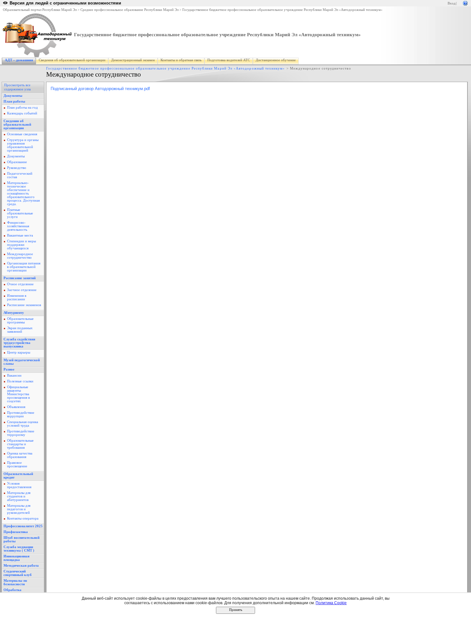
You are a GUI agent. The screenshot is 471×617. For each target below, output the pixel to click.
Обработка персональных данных (22, 591)
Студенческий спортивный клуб (18, 573)
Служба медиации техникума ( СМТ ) (19, 548)
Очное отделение (20, 284)
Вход (452, 3)
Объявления (16, 407)
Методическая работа (21, 565)
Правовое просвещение (17, 464)
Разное (9, 369)
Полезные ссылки (20, 381)
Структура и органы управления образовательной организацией (22, 145)
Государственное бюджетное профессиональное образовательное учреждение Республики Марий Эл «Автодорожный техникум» (282, 10)
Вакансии (14, 375)
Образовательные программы (20, 320)
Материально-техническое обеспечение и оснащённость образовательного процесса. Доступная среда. (23, 193)
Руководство (16, 168)
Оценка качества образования (19, 455)
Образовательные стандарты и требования (20, 444)
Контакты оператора (22, 518)
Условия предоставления (19, 485)
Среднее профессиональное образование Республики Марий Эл (129, 10)
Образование (17, 162)
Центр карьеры (18, 352)
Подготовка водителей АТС (228, 60)
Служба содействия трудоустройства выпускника (19, 343)
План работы (14, 101)
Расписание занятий (20, 278)
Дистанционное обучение (276, 60)
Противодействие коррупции (20, 414)
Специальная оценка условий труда (22, 423)
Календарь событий (22, 113)
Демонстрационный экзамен (133, 60)
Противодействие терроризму (20, 433)
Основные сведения (22, 134)
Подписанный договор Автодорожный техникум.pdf (100, 88)
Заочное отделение (22, 290)
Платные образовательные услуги (20, 213)
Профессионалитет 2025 (23, 526)
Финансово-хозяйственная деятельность (18, 226)
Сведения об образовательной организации (72, 60)
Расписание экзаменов (24, 305)
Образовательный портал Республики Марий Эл (40, 10)
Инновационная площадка (16, 558)
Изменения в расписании (16, 297)
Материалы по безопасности (15, 582)
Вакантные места (20, 235)
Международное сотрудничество (20, 255)
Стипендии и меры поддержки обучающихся (21, 244)
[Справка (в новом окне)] (465, 2)
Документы (13, 95)
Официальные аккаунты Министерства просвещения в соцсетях (18, 394)
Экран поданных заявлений (20, 329)
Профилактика (16, 532)
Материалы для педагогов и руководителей (18, 509)
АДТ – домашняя (19, 60)
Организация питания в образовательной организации (23, 267)
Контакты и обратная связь (181, 60)
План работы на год (22, 107)
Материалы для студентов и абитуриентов (18, 496)
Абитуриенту (14, 312)
